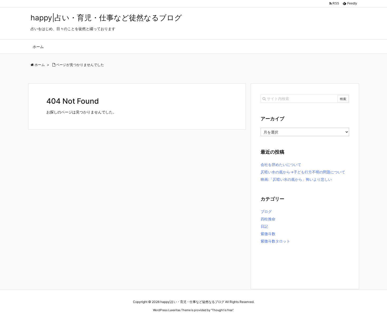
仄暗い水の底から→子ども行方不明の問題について (303, 172)
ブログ (266, 211)
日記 (264, 226)
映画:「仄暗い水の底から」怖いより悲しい (296, 179)
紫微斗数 (268, 233)
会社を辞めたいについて (281, 164)
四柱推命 (268, 219)
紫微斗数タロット (275, 241)
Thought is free (222, 310)
